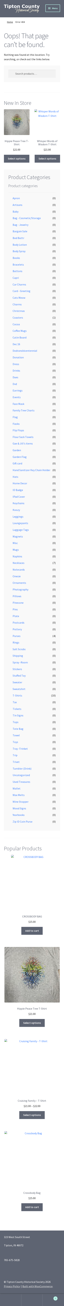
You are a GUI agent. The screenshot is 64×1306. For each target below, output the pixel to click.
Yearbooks (19, 815)
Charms (17, 304)
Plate (16, 616)
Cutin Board (19, 337)
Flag (15, 417)
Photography (20, 589)
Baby (15, 211)
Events (17, 397)
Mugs (16, 549)
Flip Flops (18, 430)
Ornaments (19, 582)
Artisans (17, 205)
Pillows (17, 596)
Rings (16, 642)
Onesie (17, 576)
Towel (16, 735)
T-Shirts (17, 695)
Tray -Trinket (20, 748)
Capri (16, 277)
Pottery (17, 629)
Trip (15, 755)
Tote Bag (18, 728)
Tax (15, 702)
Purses (16, 636)
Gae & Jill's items (23, 443)
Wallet (16, 788)
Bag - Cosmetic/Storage (27, 218)
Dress (16, 364)
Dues (15, 377)
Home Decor (20, 483)
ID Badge (18, 490)
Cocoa (16, 324)
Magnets (18, 536)
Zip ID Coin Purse (22, 821)
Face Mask (18, 404)
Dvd (15, 384)
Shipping (18, 655)
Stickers (17, 669)
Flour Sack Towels (23, 437)
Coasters (18, 317)
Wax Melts (19, 795)
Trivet (16, 762)
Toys (15, 742)
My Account (10, 1300)
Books (16, 258)
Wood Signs (19, 808)
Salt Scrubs (19, 649)
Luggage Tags (21, 529)
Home (10, 22)
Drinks (16, 370)
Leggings (18, 516)
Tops (15, 722)
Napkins (17, 556)
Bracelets (18, 264)
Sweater (17, 682)
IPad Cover (19, 496)
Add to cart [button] (32, 930)
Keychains (18, 503)
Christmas (19, 311)
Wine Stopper (21, 801)
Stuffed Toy (19, 675)
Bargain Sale (20, 231)
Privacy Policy (12, 1286)
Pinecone (18, 602)
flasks (16, 423)
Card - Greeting (21, 291)
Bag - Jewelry (20, 224)
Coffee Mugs (20, 330)
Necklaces (18, 563)
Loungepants (20, 523)
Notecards (19, 569)
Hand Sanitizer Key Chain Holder (31, 470)
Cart (49, 1297)
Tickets (17, 709)
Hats (15, 476)
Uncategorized (21, 775)
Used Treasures (21, 781)
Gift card (17, 463)
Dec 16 (16, 344)
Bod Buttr (18, 238)
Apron (16, 198)
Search (32, 1300)
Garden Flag (20, 457)
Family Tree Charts (23, 410)
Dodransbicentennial (25, 350)
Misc (15, 543)
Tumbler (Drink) (22, 768)
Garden (17, 450)
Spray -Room (20, 662)
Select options (16, 158)
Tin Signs (18, 715)
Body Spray (19, 251)
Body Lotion (20, 244)
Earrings (18, 390)
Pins (15, 609)
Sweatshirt (19, 689)
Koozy (16, 510)
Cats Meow (19, 297)
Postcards (18, 622)
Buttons (17, 271)
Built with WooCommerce (37, 1286)
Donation (18, 357)
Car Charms (19, 284)
